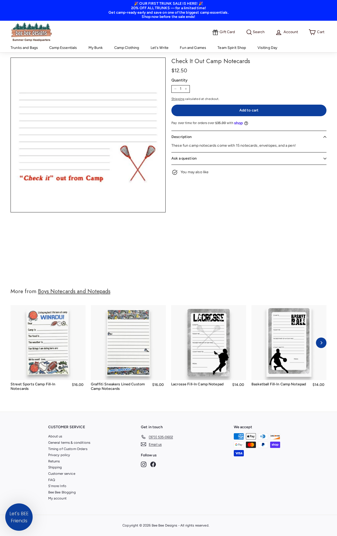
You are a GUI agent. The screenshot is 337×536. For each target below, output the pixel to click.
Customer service (61, 474)
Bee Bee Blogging (62, 492)
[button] (19, 517)
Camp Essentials (63, 47)
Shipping (177, 99)
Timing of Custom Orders (67, 449)
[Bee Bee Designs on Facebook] (153, 464)
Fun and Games (193, 47)
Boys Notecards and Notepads (74, 291)
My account (57, 498)
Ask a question (184, 158)
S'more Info (57, 486)
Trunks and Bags (24, 47)
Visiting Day (267, 47)
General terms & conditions (69, 443)
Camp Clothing (126, 47)
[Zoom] (88, 135)
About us (55, 436)
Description (181, 137)
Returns (54, 461)
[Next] (321, 343)
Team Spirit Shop (231, 47)
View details (48, 372)
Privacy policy (59, 455)
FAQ (51, 480)
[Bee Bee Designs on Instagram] (143, 464)
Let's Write (160, 47)
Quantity (179, 80)
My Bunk (95, 47)
